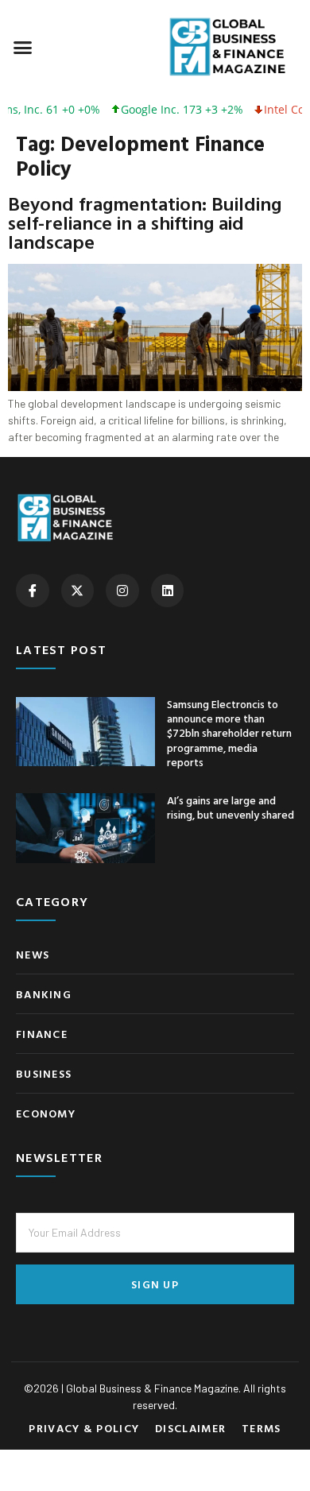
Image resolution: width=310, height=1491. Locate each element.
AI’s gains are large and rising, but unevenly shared (230, 807)
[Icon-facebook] (32, 590)
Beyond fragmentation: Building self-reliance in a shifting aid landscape (144, 222)
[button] (23, 47)
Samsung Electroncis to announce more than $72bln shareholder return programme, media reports (229, 732)
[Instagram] (122, 590)
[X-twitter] (78, 590)
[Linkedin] (167, 590)
